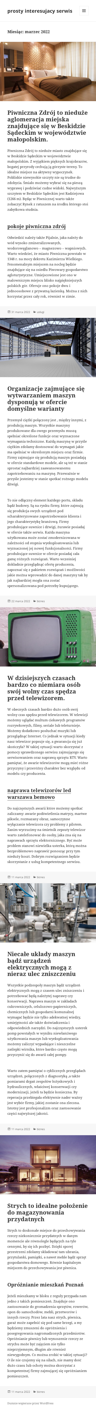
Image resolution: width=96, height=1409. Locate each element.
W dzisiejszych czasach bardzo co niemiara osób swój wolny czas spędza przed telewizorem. (44, 688)
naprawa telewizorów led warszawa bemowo (39, 793)
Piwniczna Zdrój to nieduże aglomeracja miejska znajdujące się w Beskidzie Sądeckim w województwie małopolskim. (47, 125)
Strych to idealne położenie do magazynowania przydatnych (47, 1212)
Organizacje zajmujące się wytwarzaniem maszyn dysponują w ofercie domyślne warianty (46, 398)
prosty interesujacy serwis (39, 10)
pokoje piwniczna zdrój (36, 226)
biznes (41, 601)
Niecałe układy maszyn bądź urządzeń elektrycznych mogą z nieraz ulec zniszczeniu (41, 964)
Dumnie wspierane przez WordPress (30, 1403)
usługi (40, 312)
